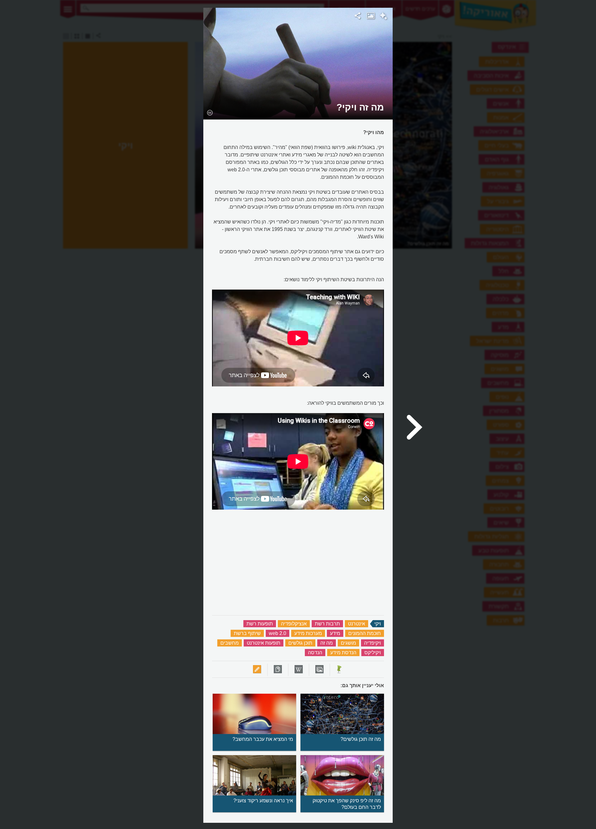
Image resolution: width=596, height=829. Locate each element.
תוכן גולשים (300, 643)
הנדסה (315, 652)
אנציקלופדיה (294, 623)
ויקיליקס (372, 652)
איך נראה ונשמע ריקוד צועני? (263, 800)
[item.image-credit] (210, 112)
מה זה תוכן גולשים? (361, 739)
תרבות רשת (327, 623)
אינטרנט (356, 623)
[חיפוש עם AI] (383, 16)
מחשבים (229, 643)
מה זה (326, 643)
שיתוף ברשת (247, 633)
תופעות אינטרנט (263, 643)
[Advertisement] (472, 101)
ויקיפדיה (372, 643)
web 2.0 (277, 633)
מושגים (348, 643)
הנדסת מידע (343, 652)
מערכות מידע (308, 633)
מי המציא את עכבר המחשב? (263, 739)
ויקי (377, 623)
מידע (335, 633)
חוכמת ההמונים (364, 633)
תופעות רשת (259, 623)
